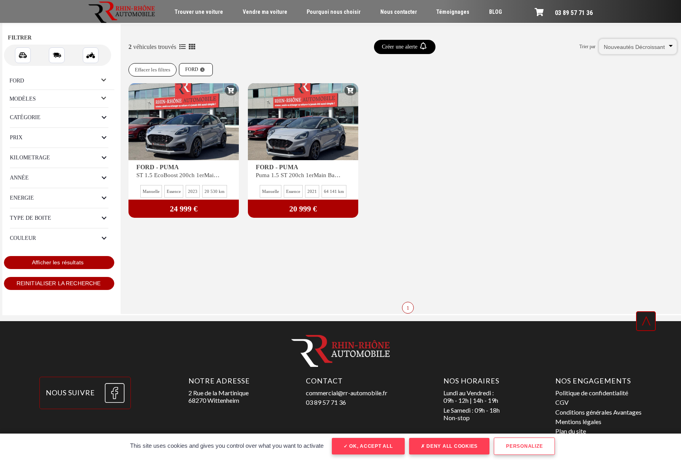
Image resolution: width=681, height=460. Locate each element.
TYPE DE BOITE (30, 218)
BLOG (495, 12)
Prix (16, 137)
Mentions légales (578, 421)
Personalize (524, 446)
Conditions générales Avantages (598, 412)
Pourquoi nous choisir (334, 12)
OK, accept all (370, 446)
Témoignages (452, 12)
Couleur (23, 238)
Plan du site (570, 431)
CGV (562, 402)
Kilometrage (30, 158)
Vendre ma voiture (265, 12)
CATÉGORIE (25, 117)
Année (19, 178)
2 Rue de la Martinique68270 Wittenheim (218, 396)
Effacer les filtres (152, 70)
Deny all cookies (451, 446)
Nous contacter (398, 12)
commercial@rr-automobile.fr (346, 392)
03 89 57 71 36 (574, 13)
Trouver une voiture (199, 12)
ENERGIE (22, 198)
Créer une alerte (400, 47)
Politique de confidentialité (591, 392)
